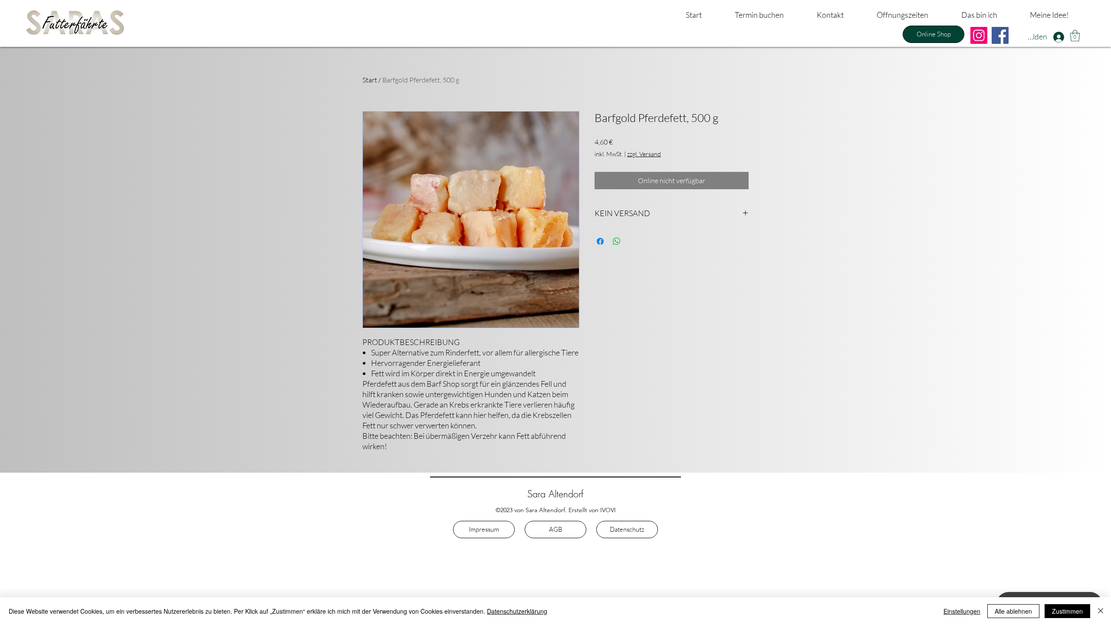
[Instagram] (978, 35)
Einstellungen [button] (961, 611)
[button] (1075, 35)
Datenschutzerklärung (517, 611)
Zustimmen (1067, 611)
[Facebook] (1000, 35)
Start (369, 80)
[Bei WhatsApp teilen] (616, 241)
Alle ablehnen (1013, 611)
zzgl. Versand (644, 154)
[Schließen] (1100, 611)
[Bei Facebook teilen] (600, 241)
